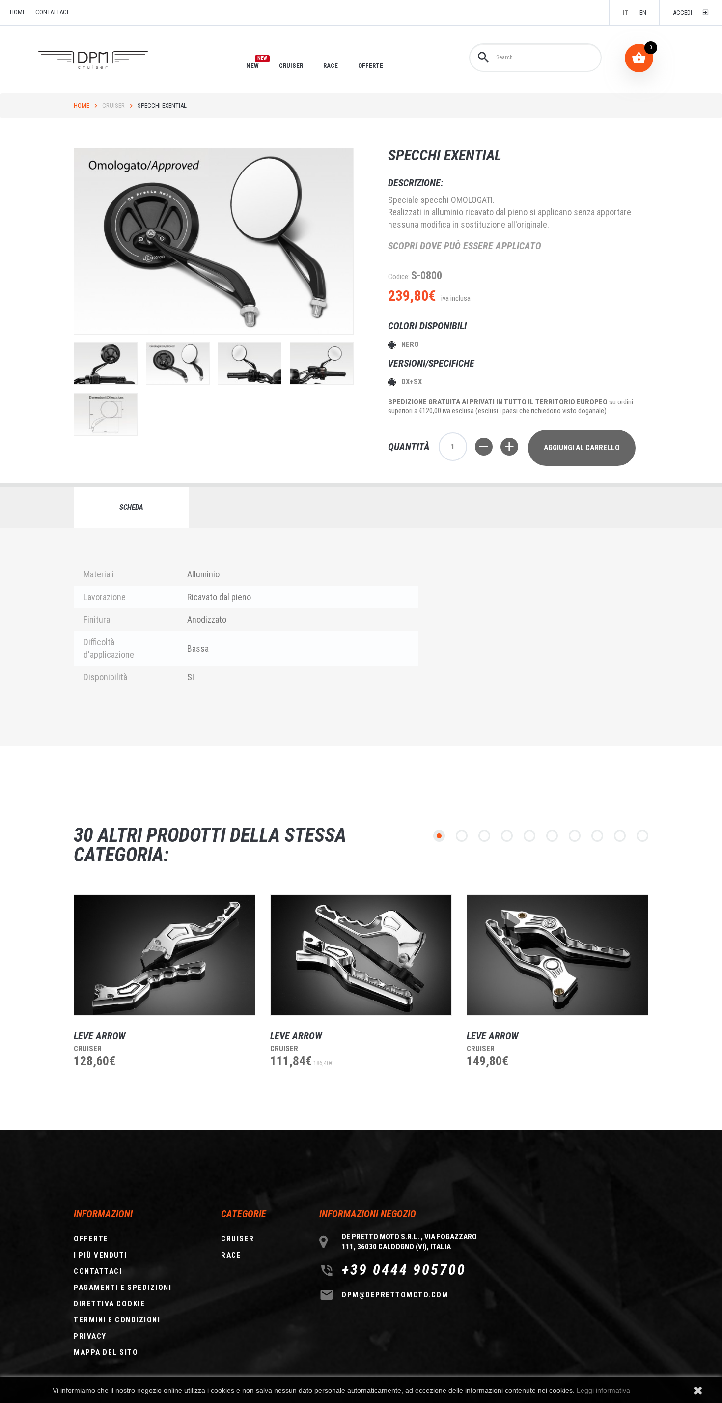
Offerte (91, 1238)
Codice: (399, 276)
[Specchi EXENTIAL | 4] (321, 363)
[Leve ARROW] (164, 955)
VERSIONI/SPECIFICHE (432, 363)
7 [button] (575, 836)
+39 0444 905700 (404, 1269)
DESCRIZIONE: (415, 183)
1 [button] (439, 836)
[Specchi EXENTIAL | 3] (249, 363)
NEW (252, 65)
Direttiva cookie (109, 1303)
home (18, 12)
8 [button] (597, 836)
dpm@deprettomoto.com (395, 1294)
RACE (330, 65)
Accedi (682, 12)
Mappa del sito (106, 1352)
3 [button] (484, 836)
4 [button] (507, 836)
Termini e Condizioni (117, 1320)
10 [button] (642, 836)
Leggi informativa (603, 1390)
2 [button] (462, 836)
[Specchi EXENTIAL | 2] (177, 363)
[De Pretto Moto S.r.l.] (106, 60)
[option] (157, 999)
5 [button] (529, 836)
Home (81, 105)
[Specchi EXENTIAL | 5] (105, 414)
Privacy (90, 1336)
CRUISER (291, 65)
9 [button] (620, 836)
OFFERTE (370, 65)
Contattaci (51, 12)
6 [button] (552, 836)
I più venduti (100, 1255)
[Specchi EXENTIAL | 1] (105, 363)
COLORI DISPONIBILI (428, 326)
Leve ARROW (100, 1036)
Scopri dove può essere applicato (464, 246)
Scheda (131, 507)
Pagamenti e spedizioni (122, 1287)
